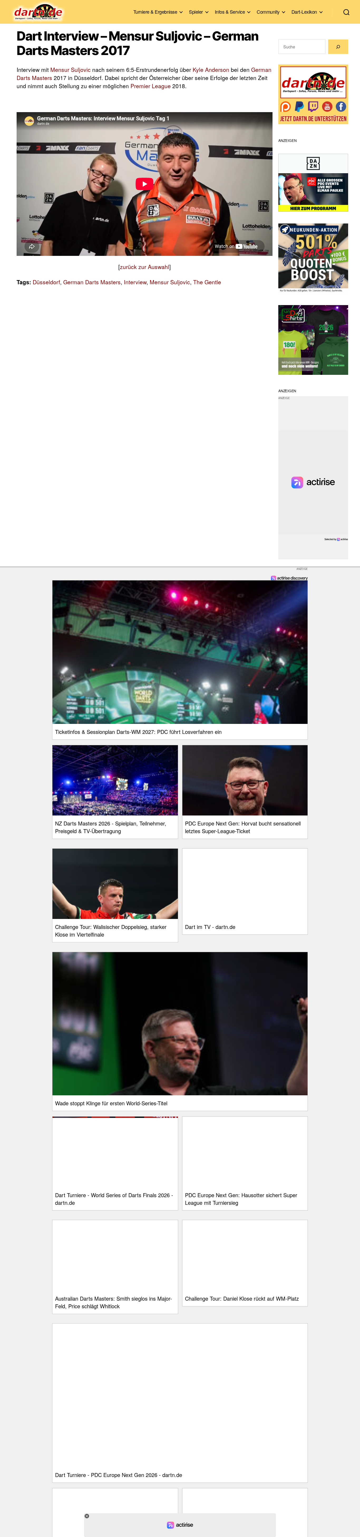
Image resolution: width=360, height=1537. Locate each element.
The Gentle (207, 282)
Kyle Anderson (211, 69)
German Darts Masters (92, 282)
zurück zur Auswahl (144, 267)
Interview (135, 282)
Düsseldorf (46, 282)
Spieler (196, 12)
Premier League (150, 86)
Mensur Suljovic (70, 69)
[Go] (338, 46)
